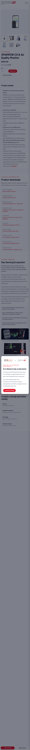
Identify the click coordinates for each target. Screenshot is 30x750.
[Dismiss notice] (26, 358)
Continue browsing (9, 390)
